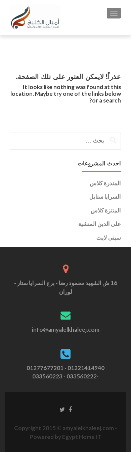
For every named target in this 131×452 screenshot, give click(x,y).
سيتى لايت (108, 237)
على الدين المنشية (99, 223)
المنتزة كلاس (106, 210)
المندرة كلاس (105, 183)
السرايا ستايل (105, 196)
